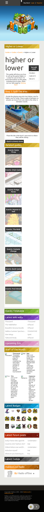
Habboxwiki (27, 492)
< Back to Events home (14, 141)
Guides (7, 52)
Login (32, 3)
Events (20, 52)
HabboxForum (8, 493)
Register (39, 3)
